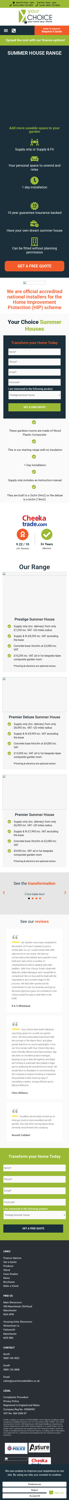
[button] (6, 30)
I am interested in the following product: (30, 388)
